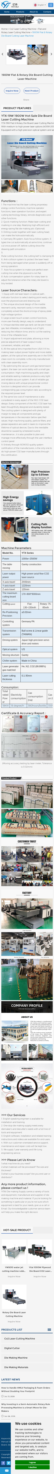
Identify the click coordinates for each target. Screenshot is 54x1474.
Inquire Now (12, 90)
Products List (11, 1329)
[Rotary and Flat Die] (27, 836)
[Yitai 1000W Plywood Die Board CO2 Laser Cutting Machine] (40, 1252)
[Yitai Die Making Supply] (27, 1108)
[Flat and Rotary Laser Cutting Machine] (27, 999)
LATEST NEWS (10, 1379)
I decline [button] (32, 1467)
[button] (22, 21)
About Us (34, 12)
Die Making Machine (16, 1357)
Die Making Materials (16, 1367)
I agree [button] (32, 1462)
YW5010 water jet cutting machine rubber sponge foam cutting (14, 1269)
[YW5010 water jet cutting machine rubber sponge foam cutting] (14, 1252)
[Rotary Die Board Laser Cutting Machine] (14, 1297)
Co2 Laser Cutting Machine (23, 29)
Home (6, 12)
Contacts (47, 12)
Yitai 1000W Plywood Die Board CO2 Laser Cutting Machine (40, 1269)
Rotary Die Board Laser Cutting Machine (14, 1314)
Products (20, 12)
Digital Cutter (12, 1348)
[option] (27, 19)
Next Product (32, 90)
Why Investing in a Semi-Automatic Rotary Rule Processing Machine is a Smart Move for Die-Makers (25, 1407)
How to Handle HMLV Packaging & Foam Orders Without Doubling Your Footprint (25, 1390)
